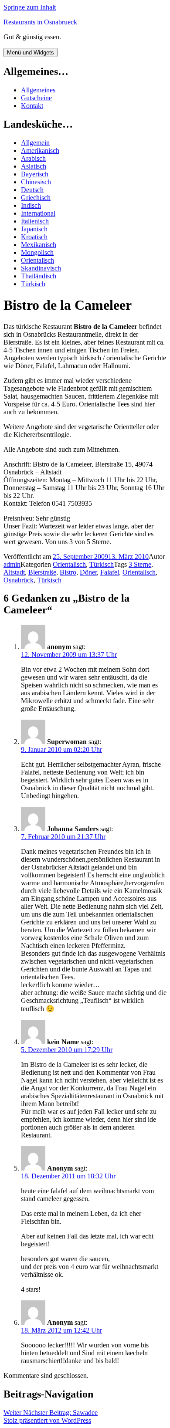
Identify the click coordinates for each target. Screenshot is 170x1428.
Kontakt (32, 105)
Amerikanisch (40, 150)
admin (11, 564)
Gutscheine (36, 98)
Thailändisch (38, 276)
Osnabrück (18, 580)
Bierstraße (42, 572)
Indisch (31, 205)
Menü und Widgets (30, 52)
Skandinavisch (41, 268)
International (38, 213)
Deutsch (32, 189)
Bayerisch (34, 174)
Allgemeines (38, 90)
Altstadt (14, 572)
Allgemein (35, 142)
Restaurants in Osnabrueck (40, 22)
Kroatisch (34, 236)
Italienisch (35, 221)
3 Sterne (140, 564)
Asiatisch (33, 166)
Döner (88, 572)
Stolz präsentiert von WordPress (47, 1420)
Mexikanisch (38, 244)
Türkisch (33, 284)
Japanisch (34, 229)
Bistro (68, 572)
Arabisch (33, 158)
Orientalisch (37, 260)
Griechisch (36, 197)
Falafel (109, 572)
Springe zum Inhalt (29, 7)
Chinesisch (36, 182)
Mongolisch (37, 252)
